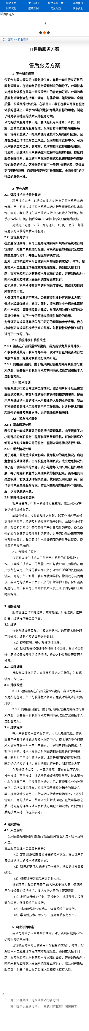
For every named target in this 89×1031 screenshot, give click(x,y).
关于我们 (33, 3)
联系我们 (78, 8)
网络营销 (78, 3)
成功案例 (33, 8)
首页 (10, 39)
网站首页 (11, 3)
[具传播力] (7, 14)
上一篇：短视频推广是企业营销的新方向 (31, 1000)
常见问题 (56, 8)
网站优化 (11, 8)
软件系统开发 (56, 3)
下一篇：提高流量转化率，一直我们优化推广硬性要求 (40, 1006)
